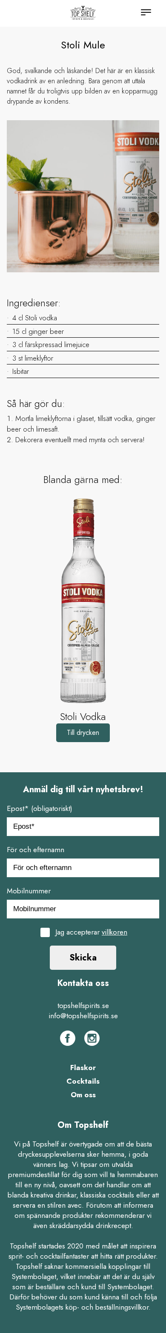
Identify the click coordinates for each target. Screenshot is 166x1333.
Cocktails (83, 1081)
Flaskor (83, 1067)
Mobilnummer (29, 891)
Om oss (83, 1095)
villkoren (114, 932)
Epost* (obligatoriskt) (39, 808)
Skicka (83, 958)
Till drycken (83, 732)
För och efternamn (35, 849)
